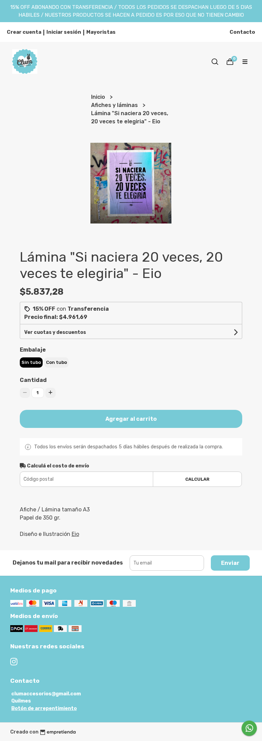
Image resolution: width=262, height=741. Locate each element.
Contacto (242, 32)
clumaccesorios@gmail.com (46, 694)
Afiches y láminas (115, 105)
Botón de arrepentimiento (44, 708)
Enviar (230, 563)
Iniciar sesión (63, 32)
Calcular (197, 479)
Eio (75, 534)
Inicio (98, 97)
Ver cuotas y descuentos (55, 332)
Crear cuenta (24, 32)
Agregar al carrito (131, 419)
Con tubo (56, 362)
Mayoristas (101, 32)
